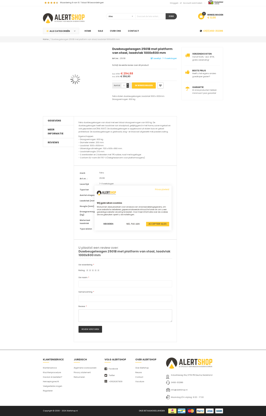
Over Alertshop (142, 367)
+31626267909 (115, 381)
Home (45, 39)
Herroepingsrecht (51, 381)
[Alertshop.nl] (64, 18)
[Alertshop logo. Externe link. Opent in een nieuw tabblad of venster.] (106, 193)
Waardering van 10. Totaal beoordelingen (82, 2)
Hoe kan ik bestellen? (52, 377)
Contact (139, 377)
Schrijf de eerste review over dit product (130, 65)
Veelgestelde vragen (52, 386)
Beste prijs (199, 70)
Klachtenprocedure (52, 372)
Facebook (113, 369)
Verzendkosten (202, 53)
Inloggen (174, 3)
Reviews (53, 142)
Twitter (112, 375)
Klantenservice (50, 367)
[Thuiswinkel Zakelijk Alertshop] (215, 2)
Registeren (48, 390)
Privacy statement (82, 372)
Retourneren (79, 377)
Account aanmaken (192, 3)
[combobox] (136, 16)
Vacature (139, 381)
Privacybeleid (162, 189)
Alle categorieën (60, 31)
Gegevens (54, 120)
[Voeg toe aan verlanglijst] (160, 85)
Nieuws (138, 372)
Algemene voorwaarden (85, 367)
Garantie (198, 87)
